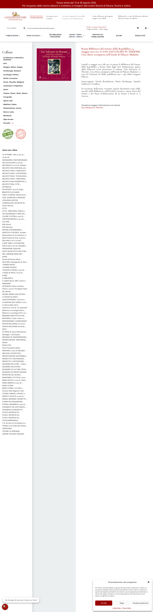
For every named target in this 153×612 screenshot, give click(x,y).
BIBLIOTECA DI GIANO (10, 192)
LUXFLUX (14, 308)
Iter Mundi (6, 291)
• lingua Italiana (92, 29)
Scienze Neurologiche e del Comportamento (12, 392)
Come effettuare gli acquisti (102, 16)
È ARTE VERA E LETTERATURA (13, 243)
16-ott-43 (5, 157)
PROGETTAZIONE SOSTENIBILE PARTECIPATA (14, 357)
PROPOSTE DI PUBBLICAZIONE (97, 35)
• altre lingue (103, 29)
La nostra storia (52, 16)
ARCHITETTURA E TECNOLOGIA (15, 177)
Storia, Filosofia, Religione (13, 82)
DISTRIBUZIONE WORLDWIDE (55, 35)
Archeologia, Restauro (12, 71)
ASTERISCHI (6, 187)
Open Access (8, 119)
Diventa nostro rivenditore (128, 18)
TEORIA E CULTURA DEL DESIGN (14, 427)
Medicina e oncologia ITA (14, 314)
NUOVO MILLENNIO (13, 325)
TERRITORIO (7, 428)
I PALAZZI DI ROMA (13, 271)
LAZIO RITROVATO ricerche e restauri (13, 300)
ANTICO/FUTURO (12, 164)
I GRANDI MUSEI (8, 265)
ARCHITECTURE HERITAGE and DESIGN (14, 169)
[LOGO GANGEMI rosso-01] (16, 9)
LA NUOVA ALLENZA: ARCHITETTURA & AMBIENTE (13, 298)
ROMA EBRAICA (12, 384)
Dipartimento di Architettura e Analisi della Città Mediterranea (14, 236)
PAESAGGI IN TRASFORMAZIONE (14, 338)
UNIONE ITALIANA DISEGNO (13, 434)
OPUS (4, 329)
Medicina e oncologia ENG (13, 311)
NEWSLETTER (140, 35)
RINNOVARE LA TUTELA (14, 378)
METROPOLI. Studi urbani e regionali (13, 319)
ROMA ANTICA (13, 381)
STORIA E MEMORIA (13, 405)
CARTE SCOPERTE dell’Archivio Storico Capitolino (13, 196)
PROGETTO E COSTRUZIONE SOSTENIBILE (13, 362)
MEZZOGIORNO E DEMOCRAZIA (14, 321)
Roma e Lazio (8, 112)
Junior (5, 89)
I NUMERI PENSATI (9, 267)
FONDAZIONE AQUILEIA (11, 248)
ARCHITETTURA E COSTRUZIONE (14, 174)
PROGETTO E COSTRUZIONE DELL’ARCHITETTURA (13, 360)
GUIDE (4, 257)
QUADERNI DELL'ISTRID (11, 367)
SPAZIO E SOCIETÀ (13, 397)
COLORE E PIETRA (12, 217)
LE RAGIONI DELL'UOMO (14, 303)
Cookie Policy (117, 608)
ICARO (4, 275)
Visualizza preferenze (140, 603)
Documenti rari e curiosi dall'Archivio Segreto (11, 241)
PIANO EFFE (6, 345)
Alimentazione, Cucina (12, 108)
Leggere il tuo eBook (99, 18)
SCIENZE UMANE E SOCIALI (13, 394)
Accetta (104, 603)
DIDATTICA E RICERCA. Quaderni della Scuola (14, 233)
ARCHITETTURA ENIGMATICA (14, 182)
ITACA (14, 289)
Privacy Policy (126, 608)
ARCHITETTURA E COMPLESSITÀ (14, 172)
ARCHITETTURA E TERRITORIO (14, 180)
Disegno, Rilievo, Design (13, 67)
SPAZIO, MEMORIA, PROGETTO (14, 400)
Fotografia (7, 97)
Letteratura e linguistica (13, 86)
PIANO (4, 342)
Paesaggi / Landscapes (11, 334)
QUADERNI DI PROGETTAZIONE (14, 373)
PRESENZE (13, 351)
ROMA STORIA (7, 385)
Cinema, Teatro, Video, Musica (15, 93)
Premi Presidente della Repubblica (11, 349)
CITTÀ (4, 208)
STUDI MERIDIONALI (10, 420)
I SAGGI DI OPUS (12, 274)
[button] (148, 582)
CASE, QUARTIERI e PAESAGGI (13, 197)
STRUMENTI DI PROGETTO (12, 410)
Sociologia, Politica (10, 74)
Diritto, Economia (10, 78)
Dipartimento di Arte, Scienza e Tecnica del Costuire (14, 239)
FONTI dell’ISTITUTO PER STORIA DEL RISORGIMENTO (15, 252)
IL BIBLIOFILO (7, 278)
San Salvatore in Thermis (92, 107)
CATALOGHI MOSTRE (10, 200)
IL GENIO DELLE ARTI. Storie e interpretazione (13, 282)
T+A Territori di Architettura (13, 424)
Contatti (49, 18)
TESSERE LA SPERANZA (11, 431)
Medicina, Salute (9, 104)
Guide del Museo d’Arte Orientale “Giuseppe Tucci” (12, 260)
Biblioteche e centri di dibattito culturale (133, 16)
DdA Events (6, 224)
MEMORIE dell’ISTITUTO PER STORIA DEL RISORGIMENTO (13, 317)
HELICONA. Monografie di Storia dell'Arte (14, 263)
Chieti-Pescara (7, 206)
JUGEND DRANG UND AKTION (13, 294)
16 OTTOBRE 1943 (13, 156)
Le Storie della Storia (10, 305)
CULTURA (5, 222)
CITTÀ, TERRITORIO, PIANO (13, 212)
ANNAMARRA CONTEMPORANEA (14, 160)
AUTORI (119, 35)
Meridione (7, 116)
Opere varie (8, 101)
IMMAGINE (6, 283)
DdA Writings (7, 227)
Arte (5, 63)
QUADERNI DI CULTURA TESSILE (14, 370)
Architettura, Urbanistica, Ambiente (13, 59)
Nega (122, 603)
